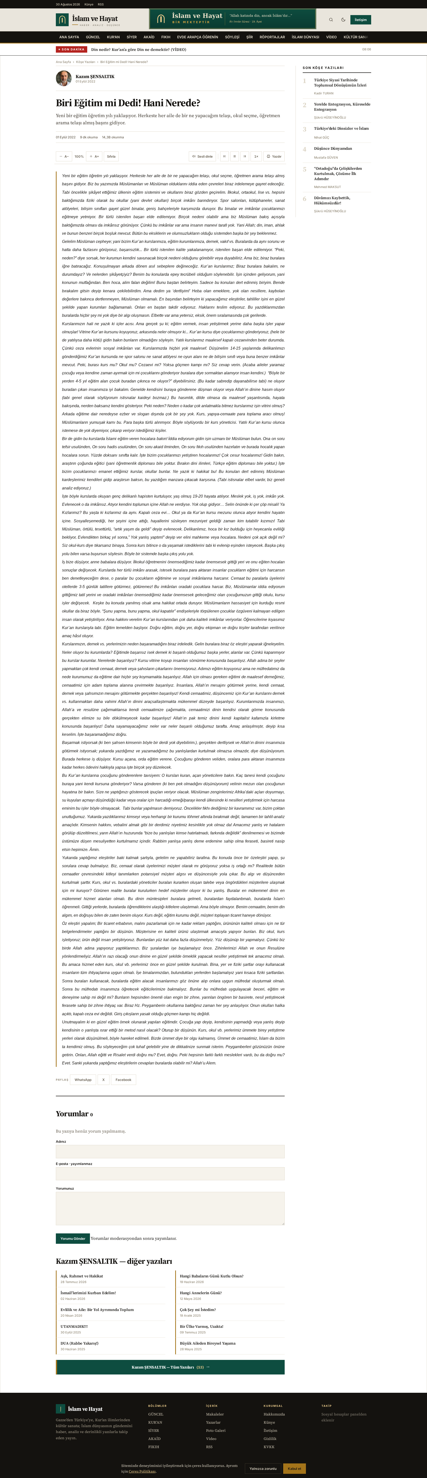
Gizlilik (270, 1438)
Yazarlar (213, 1422)
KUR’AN (113, 37)
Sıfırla (111, 156)
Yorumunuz (65, 1188)
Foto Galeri (216, 1430)
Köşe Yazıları (85, 62)
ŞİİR (249, 37)
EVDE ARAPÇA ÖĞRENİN (197, 37)
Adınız (61, 1141)
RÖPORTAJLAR (272, 37)
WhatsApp (83, 1080)
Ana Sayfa (69, 37)
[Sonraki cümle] (244, 156)
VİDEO (331, 37)
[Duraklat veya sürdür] (234, 156)
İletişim (361, 20)
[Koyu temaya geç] (343, 20)
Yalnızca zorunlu (263, 1469)
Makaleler (215, 1414)
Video (211, 1438)
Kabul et (294, 1469)
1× (256, 156)
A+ (97, 156)
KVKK (269, 1446)
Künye (89, 4)
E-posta (74, 1164)
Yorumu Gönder (73, 1239)
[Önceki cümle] (224, 156)
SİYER (132, 37)
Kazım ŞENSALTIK (95, 76)
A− (66, 156)
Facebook (123, 1080)
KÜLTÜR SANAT (357, 37)
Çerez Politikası (142, 1471)
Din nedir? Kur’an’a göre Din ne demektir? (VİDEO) (138, 49)
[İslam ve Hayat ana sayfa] (98, 20)
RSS (101, 4)
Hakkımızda (274, 1414)
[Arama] (331, 20)
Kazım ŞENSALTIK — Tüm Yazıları (171, 1367)
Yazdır (276, 156)
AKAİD (149, 37)
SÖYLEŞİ (232, 37)
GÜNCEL (93, 37)
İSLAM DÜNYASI (305, 37)
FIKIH (165, 37)
